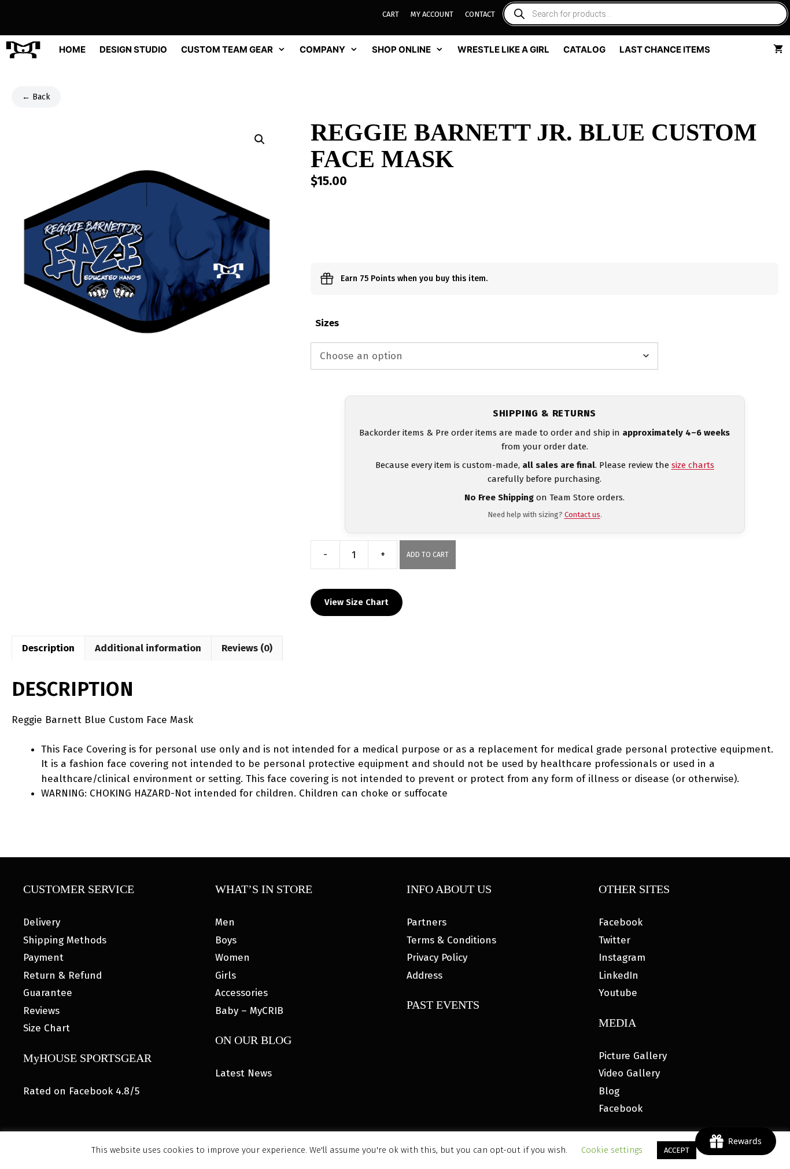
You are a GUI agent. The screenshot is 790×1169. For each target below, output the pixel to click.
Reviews (41, 1011)
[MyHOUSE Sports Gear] (26, 49)
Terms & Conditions (451, 940)
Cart (390, 14)
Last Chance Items (664, 49)
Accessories (241, 993)
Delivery (41, 922)
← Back (36, 97)
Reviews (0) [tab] (247, 648)
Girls (225, 975)
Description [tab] (48, 648)
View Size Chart (356, 602)
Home (72, 49)
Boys (226, 940)
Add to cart (428, 555)
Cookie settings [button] (612, 1150)
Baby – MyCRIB (249, 1011)
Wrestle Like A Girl (503, 49)
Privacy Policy (437, 958)
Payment (43, 958)
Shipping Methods (64, 940)
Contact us (582, 514)
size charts (692, 465)
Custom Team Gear (227, 49)
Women (232, 958)
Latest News (243, 1073)
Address (424, 975)
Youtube (618, 993)
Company (322, 49)
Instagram (622, 958)
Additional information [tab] (148, 648)
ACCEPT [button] (676, 1150)
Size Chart (46, 1028)
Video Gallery (629, 1073)
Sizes (327, 323)
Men (225, 922)
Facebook (621, 922)
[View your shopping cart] (778, 49)
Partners (426, 922)
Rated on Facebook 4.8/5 (81, 1091)
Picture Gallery (633, 1056)
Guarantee (47, 993)
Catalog (584, 49)
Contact (480, 14)
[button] (259, 139)
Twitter (614, 940)
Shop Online (401, 49)
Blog (609, 1091)
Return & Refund (62, 975)
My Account (432, 14)
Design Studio (133, 49)
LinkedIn (618, 975)
